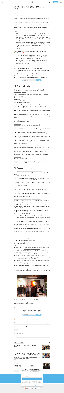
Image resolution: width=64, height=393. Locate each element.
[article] (32, 348)
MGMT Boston (18, 12)
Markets (30, 70)
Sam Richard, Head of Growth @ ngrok (22, 204)
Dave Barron (19, 171)
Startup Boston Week (20, 270)
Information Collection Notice (31, 382)
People (34, 70)
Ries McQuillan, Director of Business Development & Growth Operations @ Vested (31, 193)
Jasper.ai (46, 60)
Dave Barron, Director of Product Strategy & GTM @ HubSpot (27, 199)
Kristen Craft (31, 58)
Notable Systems (44, 37)
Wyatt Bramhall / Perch (35, 45)
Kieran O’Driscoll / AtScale (43, 42)
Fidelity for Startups (18, 53)
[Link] (12, 86)
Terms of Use (37, 381)
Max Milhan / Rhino (20, 44)
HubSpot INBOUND (44, 269)
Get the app (37, 388)
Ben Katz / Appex (26, 45)
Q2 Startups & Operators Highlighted (40, 77)
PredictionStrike (45, 39)
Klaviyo (28, 39)
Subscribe (56, 2)
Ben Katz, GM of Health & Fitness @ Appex (23, 210)
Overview (26, 70)
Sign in (61, 2)
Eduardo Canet (22, 252)
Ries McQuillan (30, 171)
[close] (41, 365)
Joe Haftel (24, 171)
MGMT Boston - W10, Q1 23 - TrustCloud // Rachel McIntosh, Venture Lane (25, 346)
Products (38, 70)
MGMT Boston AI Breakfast (29, 51)
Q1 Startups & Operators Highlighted (24, 77)
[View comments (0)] (18, 16)
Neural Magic (38, 37)
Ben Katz (39, 172)
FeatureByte (31, 37)
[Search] (49, 2)
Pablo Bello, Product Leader (20, 221)
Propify (24, 39)
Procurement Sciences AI (32, 73)
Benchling (18, 40)
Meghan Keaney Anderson (29, 60)
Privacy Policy (40, 382)
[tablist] (18, 330)
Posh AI (21, 39)
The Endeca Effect (20, 70)
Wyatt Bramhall (33, 172)
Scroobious (39, 39)
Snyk (28, 37)
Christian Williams (30, 252)
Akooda (17, 39)
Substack (27, 390)
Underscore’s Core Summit (30, 270)
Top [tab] (15, 342)
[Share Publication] (52, 2)
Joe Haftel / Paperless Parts (25, 47)
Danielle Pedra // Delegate (32, 75)
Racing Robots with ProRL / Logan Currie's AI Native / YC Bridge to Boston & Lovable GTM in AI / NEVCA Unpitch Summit (27, 355)
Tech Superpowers (25, 247)
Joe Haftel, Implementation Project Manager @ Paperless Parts (27, 228)
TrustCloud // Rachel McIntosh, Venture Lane (21, 348)
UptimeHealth (33, 39)
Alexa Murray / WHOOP (32, 42)
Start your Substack (29, 388)
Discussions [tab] (21, 342)
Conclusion (43, 70)
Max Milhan (43, 172)
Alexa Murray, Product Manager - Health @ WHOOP (25, 178)
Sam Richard (26, 176)
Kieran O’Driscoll (38, 171)
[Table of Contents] (1, 196)
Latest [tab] (18, 342)
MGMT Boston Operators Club (22, 68)
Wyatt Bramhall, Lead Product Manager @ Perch (24, 216)
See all (16, 370)
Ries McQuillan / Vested (29, 44)
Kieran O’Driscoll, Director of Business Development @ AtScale (27, 182)
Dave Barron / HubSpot (40, 44)
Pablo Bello (26, 172)
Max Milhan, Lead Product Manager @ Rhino (23, 188)
